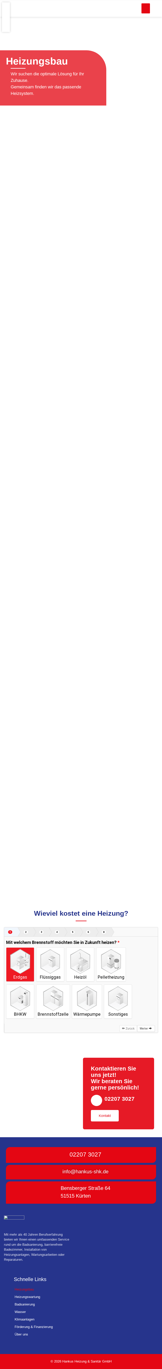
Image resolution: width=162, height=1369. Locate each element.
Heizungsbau (24, 1289)
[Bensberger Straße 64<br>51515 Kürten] (54, 1192)
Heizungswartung (27, 1297)
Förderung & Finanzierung (34, 1327)
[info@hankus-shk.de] (56, 1172)
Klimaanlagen (24, 1319)
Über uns (21, 1334)
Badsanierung (25, 1304)
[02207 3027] (96, 1100)
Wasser (20, 1312)
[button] (145, 8)
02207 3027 (120, 1099)
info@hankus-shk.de (85, 1171)
